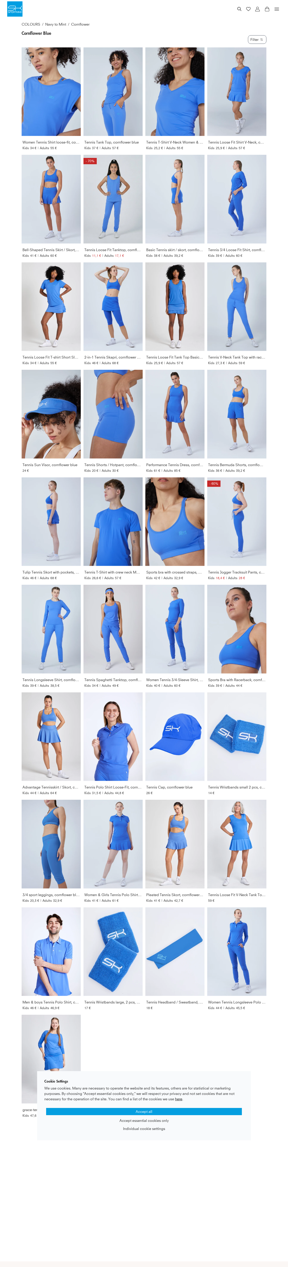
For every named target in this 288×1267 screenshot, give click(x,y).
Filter (254, 39)
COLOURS (31, 24)
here (178, 1099)
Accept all (144, 1111)
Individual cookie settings (144, 1128)
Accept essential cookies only (144, 1120)
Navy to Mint (55, 24)
